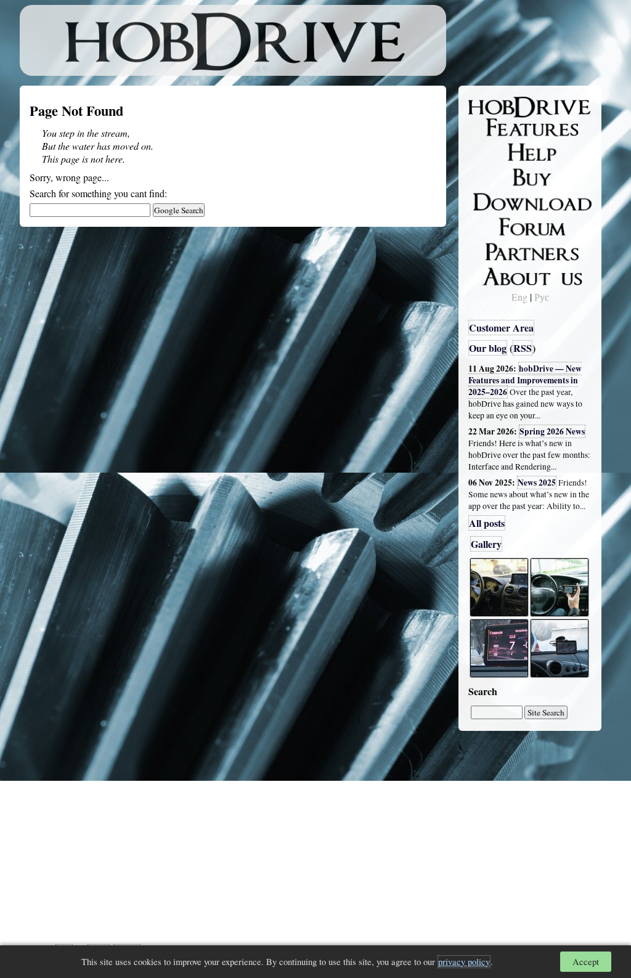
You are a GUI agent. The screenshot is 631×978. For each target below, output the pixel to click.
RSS (522, 348)
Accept (585, 962)
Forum (490, 225)
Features (494, 127)
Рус (541, 296)
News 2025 (537, 482)
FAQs (488, 151)
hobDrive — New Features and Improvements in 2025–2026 (525, 380)
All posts (487, 523)
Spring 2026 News (552, 431)
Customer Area (501, 327)
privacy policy (464, 962)
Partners (494, 249)
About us (496, 274)
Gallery (486, 544)
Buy (485, 176)
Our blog (488, 348)
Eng (519, 296)
